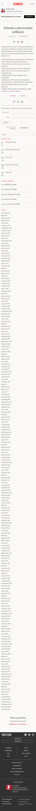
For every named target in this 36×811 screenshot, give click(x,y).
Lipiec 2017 (4, 379)
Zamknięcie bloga (10, 184)
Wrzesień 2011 (5, 556)
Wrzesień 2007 (6, 677)
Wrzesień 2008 (6, 646)
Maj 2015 (4, 445)
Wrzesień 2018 (5, 344)
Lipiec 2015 (4, 440)
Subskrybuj (29, 16)
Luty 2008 (4, 664)
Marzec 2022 (5, 248)
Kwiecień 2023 (5, 233)
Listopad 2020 (5, 283)
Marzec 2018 (5, 359)
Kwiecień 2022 (5, 246)
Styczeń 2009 (5, 636)
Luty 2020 (4, 301)
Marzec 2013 (5, 510)
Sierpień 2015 (5, 437)
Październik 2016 (6, 402)
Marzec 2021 (5, 273)
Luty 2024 (4, 223)
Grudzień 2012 (5, 518)
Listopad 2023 (5, 226)
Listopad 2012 (5, 520)
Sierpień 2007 (5, 679)
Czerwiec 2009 (6, 624)
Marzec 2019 (5, 329)
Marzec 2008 (5, 661)
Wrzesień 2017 (5, 374)
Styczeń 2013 (5, 515)
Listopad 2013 (5, 490)
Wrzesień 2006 (6, 707)
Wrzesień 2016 (5, 404)
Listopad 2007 (5, 672)
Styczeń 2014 (5, 485)
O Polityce (17, 774)
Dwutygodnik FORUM (7, 799)
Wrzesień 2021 (5, 261)
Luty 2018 (4, 362)
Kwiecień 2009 (6, 629)
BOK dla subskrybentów (16, 771)
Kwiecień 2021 (5, 271)
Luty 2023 (4, 238)
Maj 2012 (4, 535)
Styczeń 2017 (5, 394)
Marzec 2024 (5, 220)
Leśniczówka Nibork (6, 803)
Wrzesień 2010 (5, 586)
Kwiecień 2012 (5, 538)
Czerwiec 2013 (5, 503)
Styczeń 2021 (5, 278)
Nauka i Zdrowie (26, 753)
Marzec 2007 (5, 692)
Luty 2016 (4, 422)
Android (17, 785)
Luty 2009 (4, 634)
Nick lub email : (6, 112)
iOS (13, 785)
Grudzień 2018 (5, 336)
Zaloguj (32, 3)
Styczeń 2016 (5, 425)
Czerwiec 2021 (5, 266)
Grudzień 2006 (6, 699)
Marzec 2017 (5, 389)
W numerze (8, 747)
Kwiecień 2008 (6, 659)
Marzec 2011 (5, 571)
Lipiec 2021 (4, 263)
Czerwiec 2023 (6, 231)
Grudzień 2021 (5, 256)
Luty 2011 (4, 573)
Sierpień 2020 (5, 286)
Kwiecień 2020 (5, 296)
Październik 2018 (6, 341)
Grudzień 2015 (5, 427)
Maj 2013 (4, 505)
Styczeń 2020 (5, 304)
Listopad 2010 (5, 581)
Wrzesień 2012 (5, 525)
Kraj (8, 753)
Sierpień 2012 (5, 528)
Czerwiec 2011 (5, 563)
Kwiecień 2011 (5, 568)
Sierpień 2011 (5, 558)
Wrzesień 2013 (5, 495)
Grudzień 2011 (5, 548)
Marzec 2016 (5, 420)
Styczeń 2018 (5, 364)
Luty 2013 (4, 513)
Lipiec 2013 (4, 500)
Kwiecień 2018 (5, 357)
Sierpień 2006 (5, 709)
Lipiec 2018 (4, 349)
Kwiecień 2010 (5, 598)
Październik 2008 (6, 644)
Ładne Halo (28, 799)
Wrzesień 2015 (5, 435)
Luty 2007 (4, 694)
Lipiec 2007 (5, 682)
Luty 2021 (4, 276)
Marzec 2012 (5, 540)
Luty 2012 (4, 543)
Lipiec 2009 (5, 621)
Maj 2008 (4, 656)
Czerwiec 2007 (6, 684)
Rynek (26, 747)
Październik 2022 (6, 241)
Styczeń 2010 (5, 606)
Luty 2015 (4, 452)
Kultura (26, 750)
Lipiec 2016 (4, 409)
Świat (8, 756)
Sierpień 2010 (5, 588)
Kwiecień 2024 (5, 218)
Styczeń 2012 (5, 546)
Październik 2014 (6, 462)
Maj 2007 (4, 687)
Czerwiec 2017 (5, 382)
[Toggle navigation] (2, 4)
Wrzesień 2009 (6, 616)
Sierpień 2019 (5, 316)
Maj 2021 (4, 268)
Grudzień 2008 (6, 639)
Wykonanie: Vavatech (23, 801)
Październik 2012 (6, 523)
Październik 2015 (6, 432)
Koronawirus (8, 750)
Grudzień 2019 (5, 306)
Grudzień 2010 (5, 578)
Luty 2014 (4, 483)
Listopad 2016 (5, 399)
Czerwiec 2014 (5, 472)
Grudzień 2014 (5, 457)
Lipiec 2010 (5, 591)
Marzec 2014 (5, 480)
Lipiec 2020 (5, 289)
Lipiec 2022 (5, 243)
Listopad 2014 (5, 460)
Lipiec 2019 (4, 319)
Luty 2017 (4, 392)
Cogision (24, 799)
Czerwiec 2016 (5, 412)
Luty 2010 (4, 603)
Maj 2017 (4, 384)
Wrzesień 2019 (5, 314)
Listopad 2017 (5, 369)
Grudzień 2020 (6, 281)
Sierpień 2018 (5, 346)
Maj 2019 (4, 324)
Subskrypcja (18, 741)
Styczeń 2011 (5, 576)
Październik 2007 (6, 674)
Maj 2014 (4, 475)
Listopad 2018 (5, 339)
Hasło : (8, 117)
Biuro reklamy (17, 765)
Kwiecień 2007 (5, 689)
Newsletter (18, 738)
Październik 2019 (6, 311)
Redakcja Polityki (17, 762)
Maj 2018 (4, 354)
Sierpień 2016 (5, 407)
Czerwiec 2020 (6, 291)
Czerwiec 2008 (6, 654)
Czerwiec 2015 (5, 442)
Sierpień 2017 (5, 377)
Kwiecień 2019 (5, 326)
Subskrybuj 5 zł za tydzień (17, 724)
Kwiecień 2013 (5, 508)
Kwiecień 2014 (5, 477)
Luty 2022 (4, 251)
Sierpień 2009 (5, 619)
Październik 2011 (6, 553)
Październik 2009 (6, 614)
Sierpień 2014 (5, 467)
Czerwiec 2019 (5, 321)
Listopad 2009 (5, 611)
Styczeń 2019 (5, 334)
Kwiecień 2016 (5, 417)
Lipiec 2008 (5, 651)
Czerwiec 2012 (5, 533)
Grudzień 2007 (6, 669)
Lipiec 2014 (4, 470)
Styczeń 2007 (5, 697)
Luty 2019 (4, 331)
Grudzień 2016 (5, 397)
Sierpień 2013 (5, 498)
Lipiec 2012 (4, 530)
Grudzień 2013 (5, 488)
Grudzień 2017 (5, 367)
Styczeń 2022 (5, 253)
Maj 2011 (4, 566)
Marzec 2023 (5, 236)
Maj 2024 (4, 215)
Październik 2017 (6, 372)
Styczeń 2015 (5, 455)
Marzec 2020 (5, 299)
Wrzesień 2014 (5, 465)
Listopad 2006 (5, 702)
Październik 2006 (6, 704)
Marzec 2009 (5, 631)
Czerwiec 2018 (5, 352)
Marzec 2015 (5, 450)
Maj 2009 (4, 626)
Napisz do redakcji (17, 768)
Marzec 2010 (5, 601)
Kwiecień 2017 (5, 387)
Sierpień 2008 (5, 649)
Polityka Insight (6, 801)
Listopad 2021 (5, 258)
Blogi (25, 756)
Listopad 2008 (5, 641)
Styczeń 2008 (5, 666)
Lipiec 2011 (4, 561)
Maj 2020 (4, 294)
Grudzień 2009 (6, 609)
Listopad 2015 (5, 430)
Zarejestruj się (24, 127)
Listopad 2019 (5, 309)
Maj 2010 (4, 596)
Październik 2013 (6, 493)
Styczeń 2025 (5, 213)
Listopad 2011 (5, 551)
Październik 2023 (6, 228)
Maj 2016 (4, 414)
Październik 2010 (6, 583)
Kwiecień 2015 (5, 447)
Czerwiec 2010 (5, 593)
